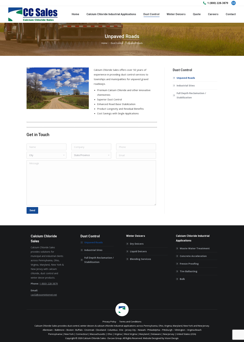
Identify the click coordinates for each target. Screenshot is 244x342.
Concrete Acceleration (193, 256)
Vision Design (171, 338)
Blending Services (140, 259)
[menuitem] (75, 14)
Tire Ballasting (188, 271)
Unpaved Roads (186, 77)
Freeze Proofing (189, 263)
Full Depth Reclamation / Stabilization (191, 95)
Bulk (182, 279)
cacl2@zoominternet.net (44, 294)
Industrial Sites (186, 85)
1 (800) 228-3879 (217, 3)
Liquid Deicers (138, 251)
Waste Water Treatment (195, 248)
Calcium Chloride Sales (94, 338)
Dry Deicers (137, 243)
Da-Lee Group (115, 338)
